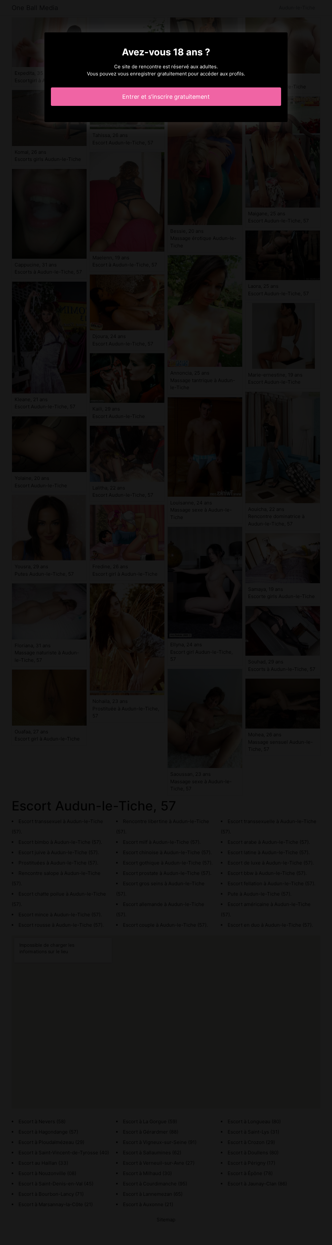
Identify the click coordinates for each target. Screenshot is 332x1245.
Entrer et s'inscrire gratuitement (166, 96)
